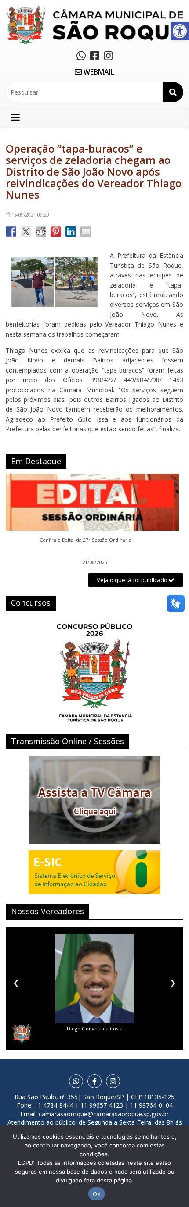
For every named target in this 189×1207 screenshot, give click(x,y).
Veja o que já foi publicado (133, 580)
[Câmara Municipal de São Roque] (94, 9)
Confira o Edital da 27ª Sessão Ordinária (85, 540)
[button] (180, 31)
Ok (97, 1193)
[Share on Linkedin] (70, 231)
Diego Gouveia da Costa (95, 1028)
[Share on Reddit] (41, 231)
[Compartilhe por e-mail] (85, 231)
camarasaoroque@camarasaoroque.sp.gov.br (104, 1114)
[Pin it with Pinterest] (56, 231)
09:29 (30, 214)
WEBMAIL (98, 72)
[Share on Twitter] (26, 231)
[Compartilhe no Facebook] (11, 231)
